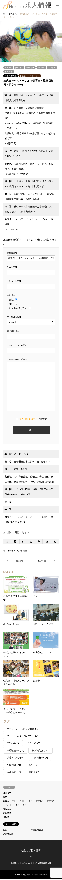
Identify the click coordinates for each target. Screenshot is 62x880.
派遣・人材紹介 (16, 757)
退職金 (34, 772)
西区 (25, 804)
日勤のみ (33, 743)
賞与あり (14, 772)
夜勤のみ (13, 743)
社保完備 (23, 550)
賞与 (33, 764)
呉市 (5, 797)
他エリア (7, 793)
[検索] (50, 5)
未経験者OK (13, 550)
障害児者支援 (11, 75)
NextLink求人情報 (23, 874)
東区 (18, 804)
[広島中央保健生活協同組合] (45, 561)
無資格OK (41, 757)
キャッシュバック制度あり (22, 735)
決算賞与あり (40, 750)
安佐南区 (30, 67)
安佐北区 (19, 67)
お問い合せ (27, 863)
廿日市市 (7, 808)
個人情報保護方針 (43, 863)
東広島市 (9, 71)
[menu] (57, 5)
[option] (31, 41)
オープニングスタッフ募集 (22, 728)
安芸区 (41, 67)
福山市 (6, 816)
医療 (5, 829)
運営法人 (15, 863)
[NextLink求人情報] (27, 4)
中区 (14, 800)
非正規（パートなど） (30, 75)
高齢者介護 (8, 833)
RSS (31, 857)
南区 (31, 800)
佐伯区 (8, 67)
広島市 (52, 67)
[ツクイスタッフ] (17, 561)
